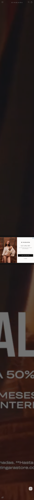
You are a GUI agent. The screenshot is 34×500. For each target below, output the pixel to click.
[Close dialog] (33, 238)
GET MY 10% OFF (25, 255)
